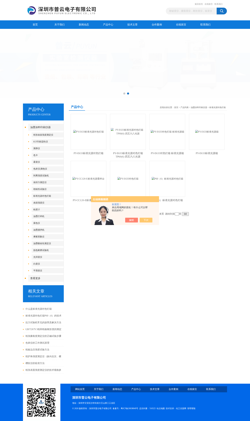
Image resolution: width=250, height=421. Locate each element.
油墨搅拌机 (38, 230)
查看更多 (35, 278)
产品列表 (184, 107)
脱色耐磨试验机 (41, 250)
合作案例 (157, 24)
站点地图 (161, 408)
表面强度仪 (38, 202)
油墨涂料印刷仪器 (40, 127)
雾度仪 (36, 162)
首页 (35, 24)
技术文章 (132, 24)
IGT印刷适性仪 (40, 141)
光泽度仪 (37, 257)
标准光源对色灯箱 (42, 196)
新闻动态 (84, 24)
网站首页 (80, 389)
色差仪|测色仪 (40, 168)
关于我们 (59, 24)
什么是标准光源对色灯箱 (39, 309)
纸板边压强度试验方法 (37, 349)
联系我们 (218, 4)
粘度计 (36, 209)
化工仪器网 (181, 408)
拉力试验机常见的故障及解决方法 (43, 322)
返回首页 (199, 4)
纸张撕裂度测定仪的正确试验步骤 (43, 336)
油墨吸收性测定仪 (42, 243)
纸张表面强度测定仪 (43, 135)
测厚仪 (36, 148)
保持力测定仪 (40, 182)
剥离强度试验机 (41, 175)
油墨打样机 (38, 216)
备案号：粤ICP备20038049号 (125, 408)
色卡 (35, 155)
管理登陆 (191, 408)
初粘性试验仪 (40, 189)
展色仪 (36, 223)
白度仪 (36, 264)
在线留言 (209, 4)
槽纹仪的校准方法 (35, 363)
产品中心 (108, 24)
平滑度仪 (37, 270)
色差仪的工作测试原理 (37, 343)
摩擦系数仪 (38, 236)
